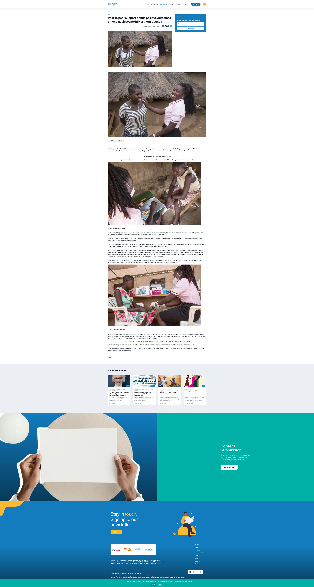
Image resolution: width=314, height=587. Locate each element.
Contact (185, 4)
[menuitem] (118, 4)
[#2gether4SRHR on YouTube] (190, 572)
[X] (166, 26)
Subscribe (191, 28)
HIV (109, 14)
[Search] (204, 4)
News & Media (164, 4)
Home (147, 4)
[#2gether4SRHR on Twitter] (194, 572)
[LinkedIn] (168, 26)
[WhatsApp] (171, 26)
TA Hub (199, 564)
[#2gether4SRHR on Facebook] (201, 572)
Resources (154, 4)
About (179, 4)
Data (172, 4)
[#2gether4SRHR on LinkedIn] (197, 572)
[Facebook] (163, 26)
